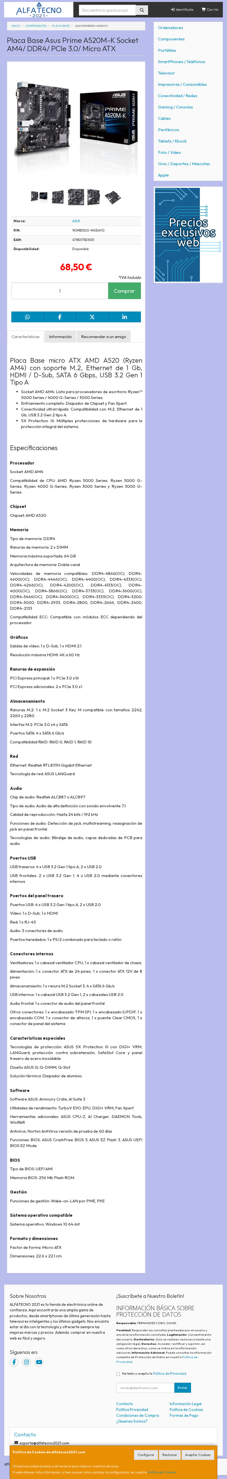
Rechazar (169, 1455)
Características (26, 336)
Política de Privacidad (169, 1373)
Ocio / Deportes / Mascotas (184, 163)
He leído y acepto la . (154, 1373)
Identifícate (184, 9)
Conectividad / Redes (177, 95)
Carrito (212, 9)
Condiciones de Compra (137, 1415)
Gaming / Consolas (175, 107)
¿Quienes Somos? (132, 1421)
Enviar (182, 1387)
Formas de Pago (184, 1415)
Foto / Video (169, 152)
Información (60, 336)
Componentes (171, 38)
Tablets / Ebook (172, 141)
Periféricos (168, 129)
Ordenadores (170, 27)
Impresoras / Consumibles (182, 84)
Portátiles (167, 50)
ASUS (76, 221)
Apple (163, 175)
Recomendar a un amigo (103, 336)
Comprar (124, 290)
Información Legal (186, 1403)
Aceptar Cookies (198, 1455)
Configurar (146, 1455)
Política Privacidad (132, 1409)
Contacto (124, 1403)
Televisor (166, 73)
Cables (164, 118)
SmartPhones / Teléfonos (181, 61)
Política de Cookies (162, 1472)
